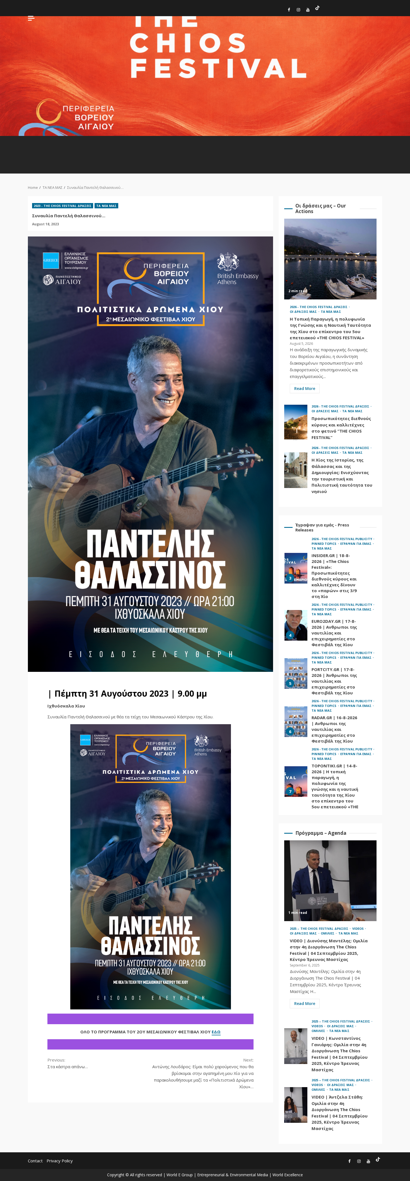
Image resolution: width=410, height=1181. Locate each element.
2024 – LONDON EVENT (221, 149)
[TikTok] (317, 8)
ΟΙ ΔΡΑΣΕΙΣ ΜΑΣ (342, 149)
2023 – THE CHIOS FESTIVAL (172, 152)
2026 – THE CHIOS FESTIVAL (68, 152)
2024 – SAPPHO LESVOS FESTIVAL (137, 152)
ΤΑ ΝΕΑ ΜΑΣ (373, 149)
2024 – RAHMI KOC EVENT (205, 154)
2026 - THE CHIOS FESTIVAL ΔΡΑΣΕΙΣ (319, 306)
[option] (330, 571)
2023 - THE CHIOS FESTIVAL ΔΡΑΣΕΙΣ (62, 206)
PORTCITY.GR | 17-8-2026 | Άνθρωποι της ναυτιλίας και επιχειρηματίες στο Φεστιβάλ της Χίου (295, 618)
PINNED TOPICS (254, 146)
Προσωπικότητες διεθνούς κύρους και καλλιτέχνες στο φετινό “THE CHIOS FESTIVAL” (295, 422)
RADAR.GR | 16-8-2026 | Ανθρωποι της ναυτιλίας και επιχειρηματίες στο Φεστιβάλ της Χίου (295, 666)
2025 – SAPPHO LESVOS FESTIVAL (103, 152)
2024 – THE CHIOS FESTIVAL (154, 152)
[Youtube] (308, 10)
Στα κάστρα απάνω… (67, 1063)
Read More (304, 388)
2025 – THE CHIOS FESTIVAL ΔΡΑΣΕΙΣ (319, 928)
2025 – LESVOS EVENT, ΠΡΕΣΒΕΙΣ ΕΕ (120, 154)
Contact (35, 1160)
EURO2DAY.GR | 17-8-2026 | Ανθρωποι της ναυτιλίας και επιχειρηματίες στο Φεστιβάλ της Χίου (295, 570)
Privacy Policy (60, 1160)
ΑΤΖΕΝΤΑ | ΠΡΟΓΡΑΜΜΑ (290, 146)
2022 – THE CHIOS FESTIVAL (189, 152)
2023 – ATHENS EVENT (238, 149)
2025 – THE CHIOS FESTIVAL (85, 152)
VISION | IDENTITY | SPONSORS (390, 149)
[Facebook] (289, 10)
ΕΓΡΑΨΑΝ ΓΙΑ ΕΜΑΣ (271, 146)
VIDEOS (307, 144)
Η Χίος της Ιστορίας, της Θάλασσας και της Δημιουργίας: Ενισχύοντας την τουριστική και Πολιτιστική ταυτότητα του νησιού (295, 470)
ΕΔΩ (216, 1031)
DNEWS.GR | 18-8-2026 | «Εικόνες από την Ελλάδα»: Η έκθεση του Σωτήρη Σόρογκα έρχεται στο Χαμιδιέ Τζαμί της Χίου (295, 789)
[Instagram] (298, 10)
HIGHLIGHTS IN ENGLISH (50, 146)
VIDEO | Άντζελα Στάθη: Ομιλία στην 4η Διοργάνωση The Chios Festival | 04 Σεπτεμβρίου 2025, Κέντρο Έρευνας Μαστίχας (295, 1105)
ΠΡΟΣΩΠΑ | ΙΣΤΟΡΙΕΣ (324, 149)
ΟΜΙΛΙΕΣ (358, 144)
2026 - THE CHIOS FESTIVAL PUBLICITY (342, 549)
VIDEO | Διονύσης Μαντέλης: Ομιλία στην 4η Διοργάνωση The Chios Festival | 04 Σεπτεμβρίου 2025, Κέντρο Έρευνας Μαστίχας (330, 880)
